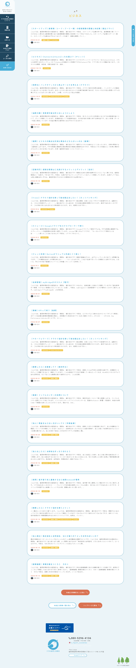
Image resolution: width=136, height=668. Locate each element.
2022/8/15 (35, 491)
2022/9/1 (35, 265)
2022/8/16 (35, 463)
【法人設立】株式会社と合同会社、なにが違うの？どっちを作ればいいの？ (65, 536)
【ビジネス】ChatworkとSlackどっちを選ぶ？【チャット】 (58, 57)
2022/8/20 (35, 435)
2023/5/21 (35, 40)
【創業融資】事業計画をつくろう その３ (50, 564)
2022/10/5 (35, 96)
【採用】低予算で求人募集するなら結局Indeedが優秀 (55, 480)
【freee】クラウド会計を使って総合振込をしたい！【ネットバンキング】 (65, 198)
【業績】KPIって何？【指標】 (44, 310)
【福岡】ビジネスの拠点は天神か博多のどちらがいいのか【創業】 (61, 141)
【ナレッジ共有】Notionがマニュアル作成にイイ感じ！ (56, 254)
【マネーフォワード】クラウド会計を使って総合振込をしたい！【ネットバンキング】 (70, 339)
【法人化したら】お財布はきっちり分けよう (51, 451)
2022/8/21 (35, 378)
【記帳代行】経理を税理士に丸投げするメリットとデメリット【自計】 (63, 169)
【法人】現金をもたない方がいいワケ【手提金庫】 (54, 423)
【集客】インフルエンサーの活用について (50, 395)
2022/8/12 (35, 576)
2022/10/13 (36, 68)
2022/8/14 (35, 519)
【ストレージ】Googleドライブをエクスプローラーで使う (57, 226)
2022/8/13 (35, 547)
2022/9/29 (35, 124)
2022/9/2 (35, 237)
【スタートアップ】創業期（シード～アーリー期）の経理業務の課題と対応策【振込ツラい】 (73, 28)
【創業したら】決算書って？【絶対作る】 (50, 367)
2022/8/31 (35, 294)
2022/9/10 (35, 181)
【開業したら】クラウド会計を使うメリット (51, 508)
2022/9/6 (35, 209)
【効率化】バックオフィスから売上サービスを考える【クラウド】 (61, 85)
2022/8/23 (35, 350)
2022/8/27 (35, 322)
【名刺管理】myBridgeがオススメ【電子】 (50, 282)
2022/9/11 (35, 153)
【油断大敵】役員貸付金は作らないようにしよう (53, 113)
